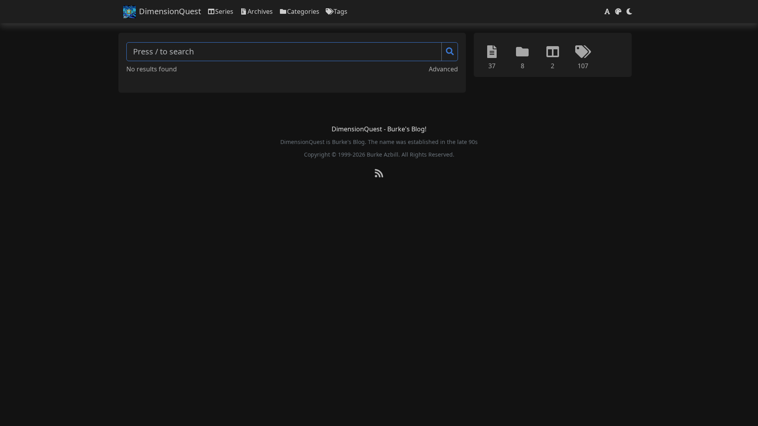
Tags (340, 11)
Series (224, 11)
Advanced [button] (443, 69)
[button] (607, 11)
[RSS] (379, 173)
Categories (303, 11)
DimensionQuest (170, 11)
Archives (260, 11)
